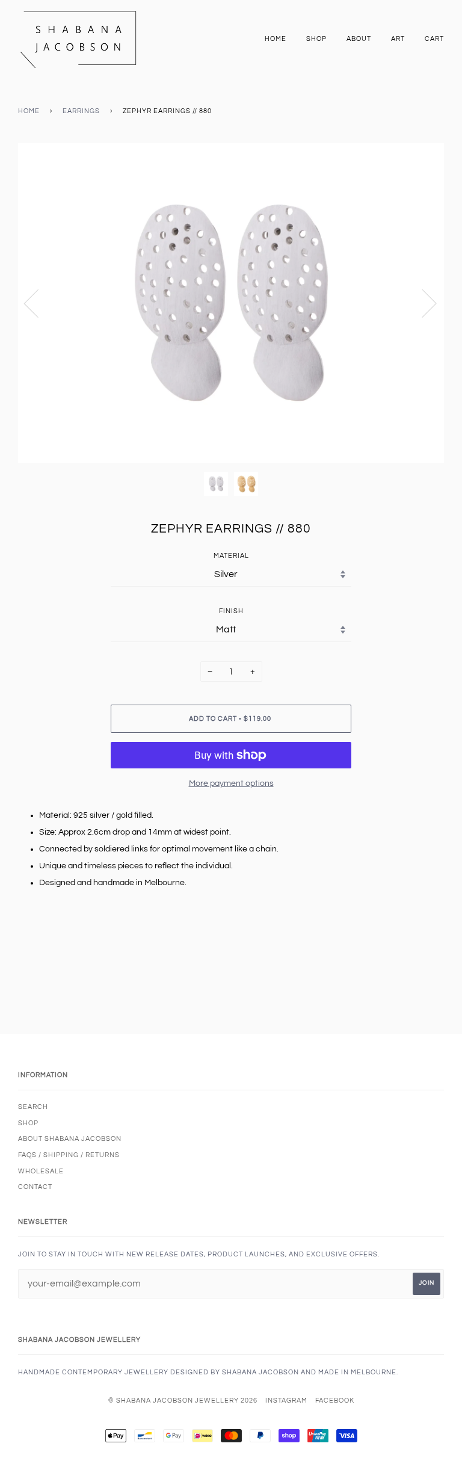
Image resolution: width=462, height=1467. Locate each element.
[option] (231, 303)
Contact (35, 1187)
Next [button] (422, 302)
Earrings (81, 111)
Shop (316, 39)
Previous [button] (38, 302)
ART (398, 39)
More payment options (231, 783)
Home (275, 39)
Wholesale (41, 1171)
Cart (434, 39)
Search (33, 1107)
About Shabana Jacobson (70, 1138)
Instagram (286, 1400)
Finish (231, 611)
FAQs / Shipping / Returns (69, 1155)
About (358, 39)
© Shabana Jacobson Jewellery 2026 (182, 1400)
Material (231, 555)
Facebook (334, 1400)
